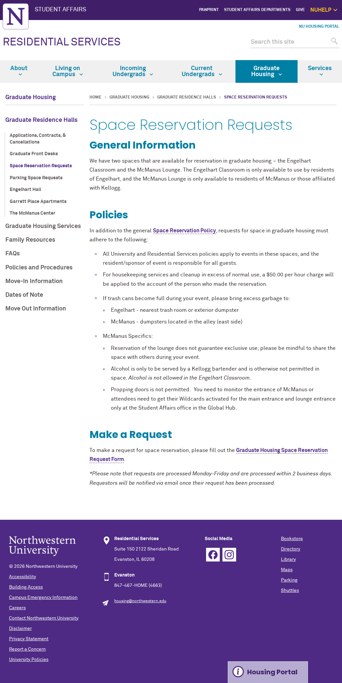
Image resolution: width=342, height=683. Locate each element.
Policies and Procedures (38, 268)
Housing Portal (272, 672)
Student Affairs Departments (257, 10)
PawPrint (209, 10)
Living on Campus (66, 71)
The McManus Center (32, 213)
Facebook (213, 554)
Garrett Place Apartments (38, 201)
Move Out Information (35, 309)
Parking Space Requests (36, 178)
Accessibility (22, 577)
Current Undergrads (199, 71)
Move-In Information (34, 281)
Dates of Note (24, 295)
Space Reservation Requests (41, 166)
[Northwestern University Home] (16, 16)
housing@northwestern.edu (140, 601)
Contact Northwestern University (43, 618)
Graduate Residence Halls (41, 120)
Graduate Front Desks (34, 154)
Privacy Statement (28, 639)
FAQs (12, 254)
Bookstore (292, 538)
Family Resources (30, 240)
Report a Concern (27, 649)
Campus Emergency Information (43, 597)
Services (320, 68)
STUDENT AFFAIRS (60, 10)
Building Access (26, 587)
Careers (17, 608)
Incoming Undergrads (130, 71)
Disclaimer (20, 628)
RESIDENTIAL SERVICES (62, 42)
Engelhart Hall (25, 189)
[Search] (333, 42)
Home (96, 97)
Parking (289, 580)
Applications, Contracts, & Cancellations (38, 139)
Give (300, 10)
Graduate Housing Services (43, 226)
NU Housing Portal (319, 27)
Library (288, 559)
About (18, 68)
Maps (287, 569)
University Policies (28, 659)
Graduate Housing (265, 71)
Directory (290, 549)
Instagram (229, 554)
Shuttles (290, 590)
